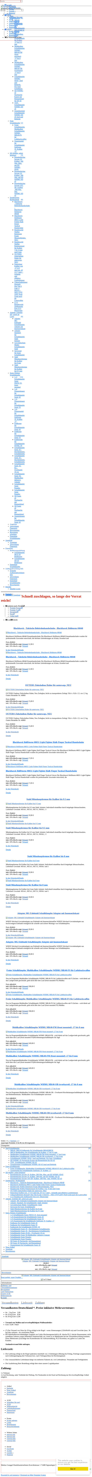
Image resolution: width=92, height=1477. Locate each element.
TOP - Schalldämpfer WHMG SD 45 (19, 106)
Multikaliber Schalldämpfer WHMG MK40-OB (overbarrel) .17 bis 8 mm (19, 69)
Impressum (13, 27)
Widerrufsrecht (14, 21)
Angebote (8, 540)
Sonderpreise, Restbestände (15, 199)
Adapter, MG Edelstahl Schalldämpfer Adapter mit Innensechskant (19, 324)
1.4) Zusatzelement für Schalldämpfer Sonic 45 (27, 1217)
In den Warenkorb (12, 650)
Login (9, 1422)
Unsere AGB (5, 1294)
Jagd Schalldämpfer (12, 1148)
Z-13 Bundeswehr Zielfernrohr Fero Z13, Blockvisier (18, 306)
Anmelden (12, 33)
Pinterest (12, 13)
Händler (8, 587)
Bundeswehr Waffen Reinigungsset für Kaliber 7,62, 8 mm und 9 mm (19, 247)
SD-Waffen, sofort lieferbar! (15, 1172)
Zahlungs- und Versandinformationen (9, 1287)
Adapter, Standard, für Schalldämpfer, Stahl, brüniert (19, 336)
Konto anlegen (14, 31)
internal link (11, 1435)
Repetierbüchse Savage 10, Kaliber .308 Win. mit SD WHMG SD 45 (19, 176)
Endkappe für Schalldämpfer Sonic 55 (19, 435)
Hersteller (13, 612)
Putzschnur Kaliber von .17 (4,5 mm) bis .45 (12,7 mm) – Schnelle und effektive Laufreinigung (19, 272)
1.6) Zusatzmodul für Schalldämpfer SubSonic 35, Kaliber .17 (19, 415)
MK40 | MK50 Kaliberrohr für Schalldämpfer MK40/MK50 (31, 1150)
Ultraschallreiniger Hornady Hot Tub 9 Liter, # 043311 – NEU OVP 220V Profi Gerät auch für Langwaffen (20, 291)
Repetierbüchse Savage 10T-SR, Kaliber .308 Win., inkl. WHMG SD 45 (19, 190)
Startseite (10, 1388)
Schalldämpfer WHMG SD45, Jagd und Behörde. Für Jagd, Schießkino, (36, 1158)
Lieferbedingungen (15, 23)
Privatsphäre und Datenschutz (7, 1291)
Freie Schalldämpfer (15, 122)
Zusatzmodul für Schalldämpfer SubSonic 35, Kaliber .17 (19, 146)
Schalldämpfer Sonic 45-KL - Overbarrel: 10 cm (27, 1233)
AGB (11, 19)
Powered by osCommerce (10, 1475)
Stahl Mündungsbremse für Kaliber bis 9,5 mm (20, 368)
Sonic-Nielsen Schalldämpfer (15, 374)
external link (11, 1439)
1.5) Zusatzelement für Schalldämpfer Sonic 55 (27, 1219)
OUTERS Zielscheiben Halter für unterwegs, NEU (18, 258)
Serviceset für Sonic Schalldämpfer (19, 353)
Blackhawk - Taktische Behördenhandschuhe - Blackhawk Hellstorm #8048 (37, 1183)
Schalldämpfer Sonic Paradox (20, 1237)
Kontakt (4, 1298)
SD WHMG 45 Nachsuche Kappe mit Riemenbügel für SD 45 (19, 96)
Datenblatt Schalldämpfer (15, 537)
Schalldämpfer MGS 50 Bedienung (19, 555)
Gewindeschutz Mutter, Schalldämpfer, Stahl (19, 346)
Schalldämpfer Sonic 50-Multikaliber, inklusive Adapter (19, 478)
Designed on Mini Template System (33, 1475)
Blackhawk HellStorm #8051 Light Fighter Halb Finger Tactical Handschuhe (18, 222)
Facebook (12, 7)
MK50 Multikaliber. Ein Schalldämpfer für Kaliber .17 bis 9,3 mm (33, 1152)
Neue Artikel (10, 1247)
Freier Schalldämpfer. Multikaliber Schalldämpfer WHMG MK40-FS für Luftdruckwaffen (42, 1168)
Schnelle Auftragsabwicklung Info (17, 573)
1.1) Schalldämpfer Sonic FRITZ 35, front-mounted (19, 382)
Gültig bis (13, 616)
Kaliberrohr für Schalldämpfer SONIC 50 (19, 443)
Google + (12, 11)
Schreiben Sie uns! (15, 17)
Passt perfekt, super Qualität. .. (12, 1277)
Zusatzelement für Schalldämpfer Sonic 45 (19, 519)
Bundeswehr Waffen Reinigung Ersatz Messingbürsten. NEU (32, 1187)
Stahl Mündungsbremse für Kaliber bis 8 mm (20, 360)
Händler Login (15, 589)
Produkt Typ (14, 610)
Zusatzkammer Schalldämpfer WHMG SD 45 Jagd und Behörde (19, 115)
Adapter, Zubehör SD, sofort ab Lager (16, 315)
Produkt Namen (15, 608)
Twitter (11, 9)
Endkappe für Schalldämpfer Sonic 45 (19, 426)
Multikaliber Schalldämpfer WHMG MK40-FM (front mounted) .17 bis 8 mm (38, 1154)
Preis (11, 614)
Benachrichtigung (13, 1426)
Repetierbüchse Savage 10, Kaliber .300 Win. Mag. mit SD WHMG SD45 (19, 163)
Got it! (73, 1468)
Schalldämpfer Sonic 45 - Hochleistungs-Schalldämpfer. (19, 451)
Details (21, 650)
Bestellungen (13, 35)
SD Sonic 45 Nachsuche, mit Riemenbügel (19, 500)
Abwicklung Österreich (14, 527)
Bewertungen (14, 530)
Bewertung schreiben (14, 533)
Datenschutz (13, 25)
